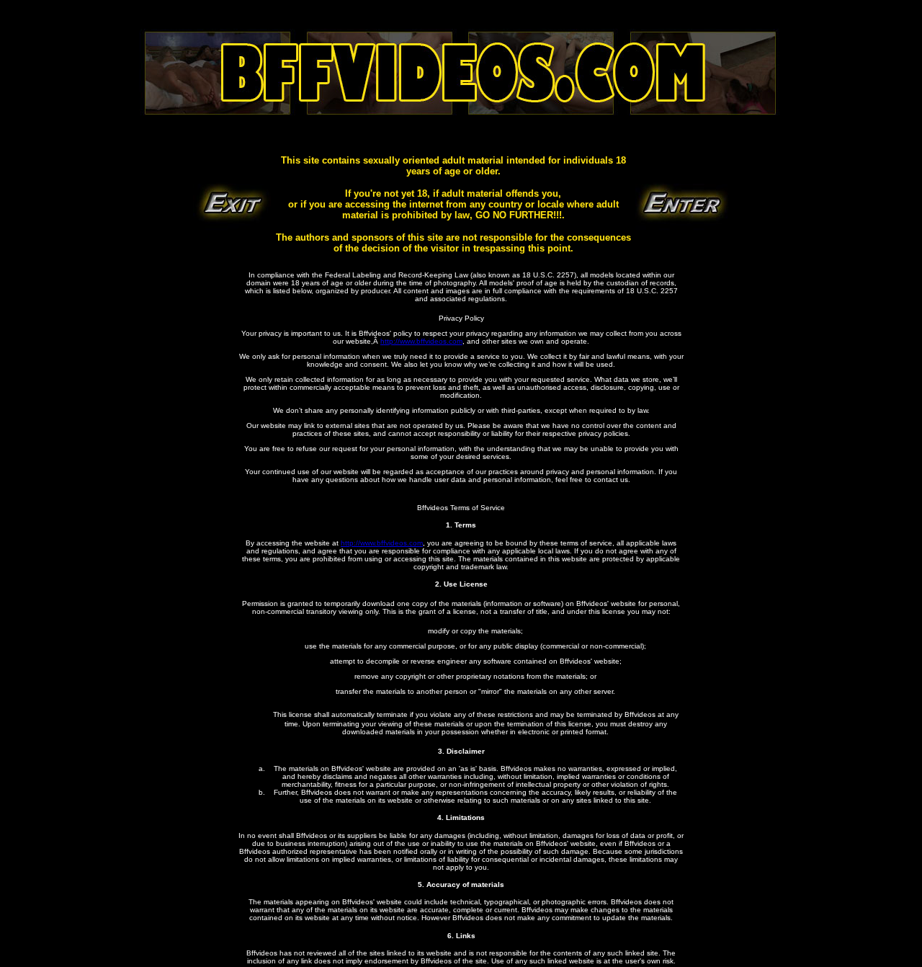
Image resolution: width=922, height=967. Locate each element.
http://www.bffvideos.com (421, 341)
